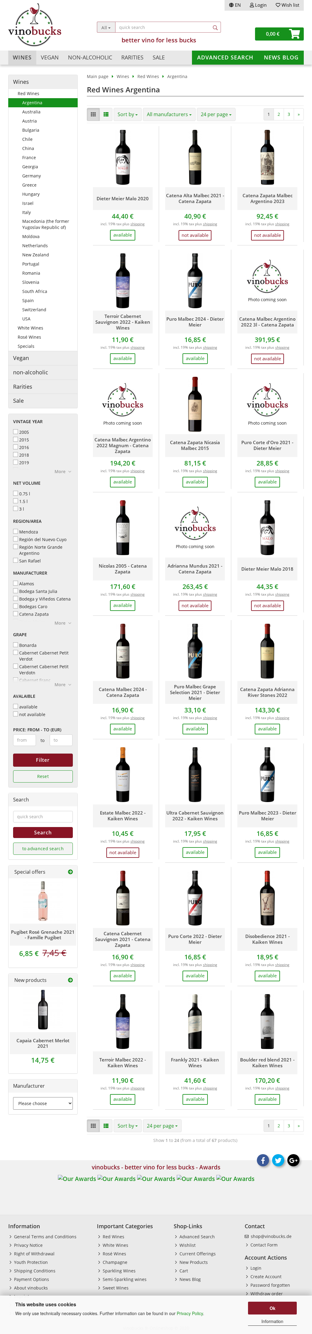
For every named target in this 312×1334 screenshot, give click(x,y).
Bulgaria (30, 130)
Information (272, 1321)
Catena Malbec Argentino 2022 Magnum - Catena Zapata (122, 445)
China (28, 148)
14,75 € (43, 1060)
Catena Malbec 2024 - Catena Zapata (123, 692)
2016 (24, 447)
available (28, 707)
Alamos (26, 584)
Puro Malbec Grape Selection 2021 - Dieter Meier (195, 692)
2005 (24, 432)
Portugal (30, 264)
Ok (272, 1308)
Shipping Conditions (34, 1271)
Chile (27, 139)
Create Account (265, 1276)
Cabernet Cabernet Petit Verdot (44, 656)
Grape (20, 634)
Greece (29, 185)
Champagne (114, 1262)
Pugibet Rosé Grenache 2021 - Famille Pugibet (43, 934)
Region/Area (27, 521)
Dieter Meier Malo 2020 (123, 199)
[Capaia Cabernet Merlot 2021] (43, 1009)
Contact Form (263, 1245)
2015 (24, 440)
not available (32, 714)
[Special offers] (70, 872)
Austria (29, 121)
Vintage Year (28, 421)
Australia (31, 112)
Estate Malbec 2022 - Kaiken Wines (123, 816)
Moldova (31, 236)
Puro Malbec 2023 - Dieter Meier (267, 816)
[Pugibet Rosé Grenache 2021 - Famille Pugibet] (43, 901)
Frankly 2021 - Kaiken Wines (195, 1062)
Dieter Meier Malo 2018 (267, 569)
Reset (43, 776)
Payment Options (31, 1279)
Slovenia (30, 282)
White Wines (30, 328)
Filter (43, 760)
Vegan (50, 57)
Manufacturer (30, 573)
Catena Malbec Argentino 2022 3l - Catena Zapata (267, 322)
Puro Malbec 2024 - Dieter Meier (195, 322)
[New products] (70, 980)
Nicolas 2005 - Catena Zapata (123, 569)
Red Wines (28, 93)
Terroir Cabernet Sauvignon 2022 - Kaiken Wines (122, 322)
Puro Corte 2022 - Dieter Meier (195, 939)
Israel (28, 203)
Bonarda (28, 645)
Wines (22, 57)
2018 (24, 455)
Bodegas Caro (33, 606)
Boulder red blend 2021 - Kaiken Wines (267, 1062)
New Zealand (35, 255)
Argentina (32, 102)
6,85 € (42, 953)
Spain (28, 300)
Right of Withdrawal (34, 1254)
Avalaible (24, 696)
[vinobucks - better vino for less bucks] (45, 25)
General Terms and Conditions (44, 1236)
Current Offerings (197, 1254)
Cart (183, 1271)
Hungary (31, 194)
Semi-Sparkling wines (124, 1279)
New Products (193, 1262)
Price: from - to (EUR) (37, 730)
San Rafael (30, 561)
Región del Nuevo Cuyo (42, 539)
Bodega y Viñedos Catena (45, 599)
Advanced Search (225, 57)
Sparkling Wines (118, 1271)
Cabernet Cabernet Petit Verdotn (44, 670)
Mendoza (28, 532)
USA (26, 319)
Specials (26, 346)
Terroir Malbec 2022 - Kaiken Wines (122, 1062)
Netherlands (35, 245)
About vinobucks (30, 1288)
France (29, 157)
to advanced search (43, 848)
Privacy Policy (190, 1313)
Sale (159, 57)
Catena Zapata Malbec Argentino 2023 (267, 198)
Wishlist (187, 1245)
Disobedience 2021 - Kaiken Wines (267, 939)
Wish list (289, 5)
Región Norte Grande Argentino (40, 550)
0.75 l (24, 494)
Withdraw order (266, 1294)
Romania (31, 273)
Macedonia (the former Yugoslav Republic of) (45, 224)
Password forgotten (269, 1285)
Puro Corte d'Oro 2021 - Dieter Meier (267, 445)
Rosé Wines (29, 337)
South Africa (34, 291)
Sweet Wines (115, 1288)
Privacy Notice (28, 1245)
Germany (31, 176)
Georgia (30, 166)
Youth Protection (30, 1262)
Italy (26, 212)
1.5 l (23, 501)
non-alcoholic (90, 57)
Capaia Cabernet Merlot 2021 (42, 1043)
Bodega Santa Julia (38, 591)
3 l (21, 509)
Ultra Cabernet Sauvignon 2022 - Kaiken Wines (195, 816)
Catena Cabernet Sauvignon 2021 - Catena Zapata (123, 939)
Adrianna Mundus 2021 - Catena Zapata (195, 569)
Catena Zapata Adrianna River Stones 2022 (267, 692)
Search (43, 832)
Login (260, 5)
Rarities (132, 57)
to (42, 740)
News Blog (281, 57)
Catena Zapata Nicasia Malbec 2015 (195, 445)
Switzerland (34, 309)
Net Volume (27, 483)
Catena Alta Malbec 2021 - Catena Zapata (195, 198)
